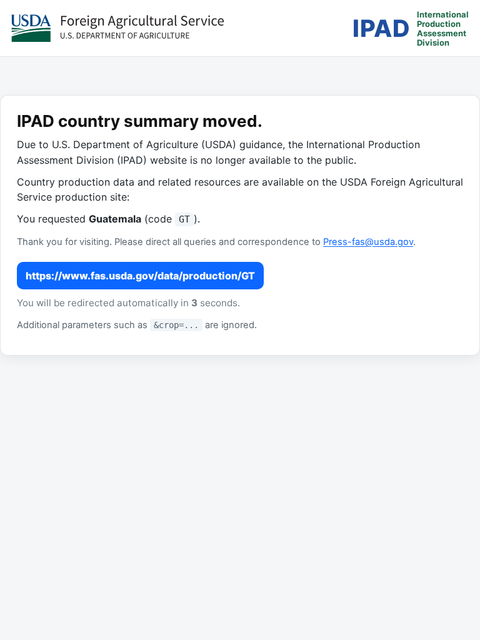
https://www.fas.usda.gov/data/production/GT (140, 275)
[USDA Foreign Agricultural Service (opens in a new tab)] (117, 28)
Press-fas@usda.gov (368, 242)
